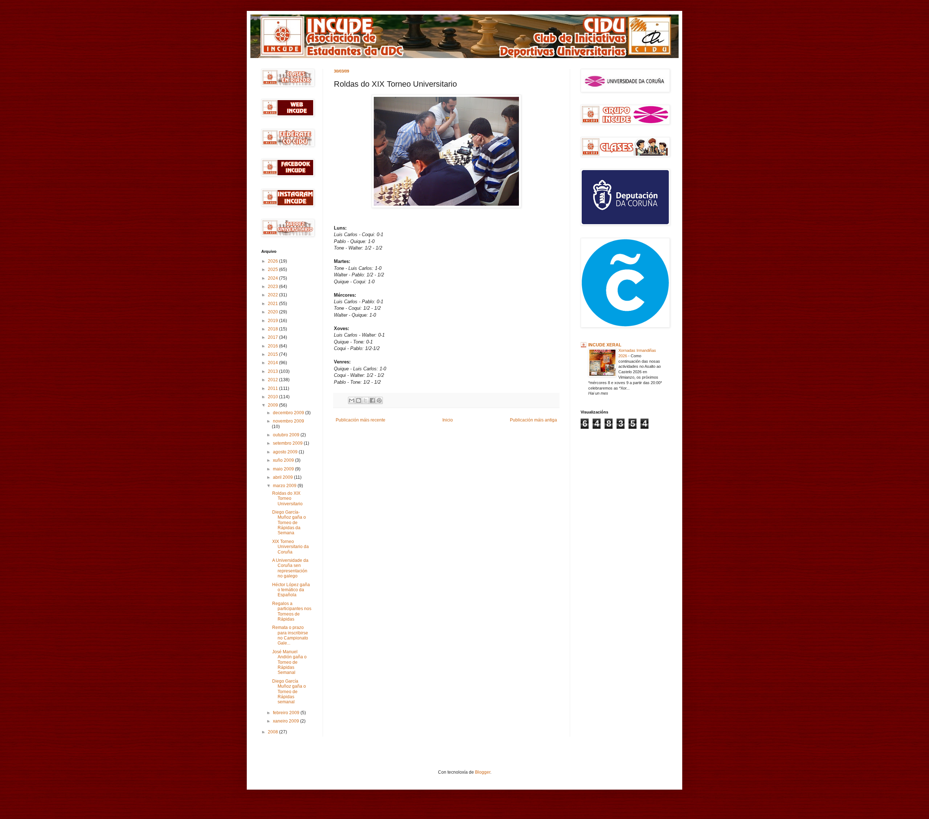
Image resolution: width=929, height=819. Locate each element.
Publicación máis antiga (533, 420)
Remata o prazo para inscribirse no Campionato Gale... (290, 635)
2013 (273, 371)
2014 (273, 362)
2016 (273, 346)
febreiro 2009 (286, 712)
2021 (273, 303)
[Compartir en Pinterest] (379, 400)
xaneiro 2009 (286, 721)
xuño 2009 (284, 460)
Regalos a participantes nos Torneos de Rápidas (291, 611)
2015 (273, 354)
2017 (273, 337)
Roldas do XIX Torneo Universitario (287, 498)
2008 (273, 731)
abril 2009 (283, 477)
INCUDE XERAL (604, 344)
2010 (273, 396)
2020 (273, 311)
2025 (273, 269)
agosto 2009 (286, 451)
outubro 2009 (286, 434)
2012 (273, 379)
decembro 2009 (289, 412)
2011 (273, 388)
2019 (273, 320)
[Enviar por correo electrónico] (351, 400)
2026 (273, 261)
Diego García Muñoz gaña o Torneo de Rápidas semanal (289, 692)
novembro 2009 (288, 421)
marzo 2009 (285, 485)
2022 (273, 294)
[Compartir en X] (365, 400)
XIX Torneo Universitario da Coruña (290, 547)
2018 (273, 329)
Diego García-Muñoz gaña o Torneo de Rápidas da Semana (289, 523)
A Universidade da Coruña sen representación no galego (290, 568)
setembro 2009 (288, 443)
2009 (273, 405)
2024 (273, 278)
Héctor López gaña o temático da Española (291, 590)
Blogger (482, 772)
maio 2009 (284, 469)
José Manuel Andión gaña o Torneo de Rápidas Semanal (289, 662)
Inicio (447, 420)
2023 (273, 286)
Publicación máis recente (360, 420)
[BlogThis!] (358, 400)
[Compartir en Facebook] (372, 400)
